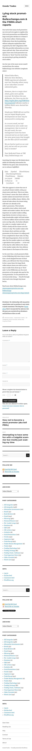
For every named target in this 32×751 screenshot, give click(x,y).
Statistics (7, 532)
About (4, 742)
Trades (6, 546)
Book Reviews (8, 514)
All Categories (8, 505)
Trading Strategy (9, 550)
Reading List (6, 726)
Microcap (14, 319)
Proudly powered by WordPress (19, 748)
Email (4, 373)
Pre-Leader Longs (10, 523)
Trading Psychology (10, 548)
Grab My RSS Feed (11, 469)
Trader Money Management (13, 544)
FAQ (3, 730)
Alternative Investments (12, 509)
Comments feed (9, 578)
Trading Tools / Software (12, 553)
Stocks (19, 319)
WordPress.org (9, 580)
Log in (6, 573)
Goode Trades (9, 6)
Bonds (6, 511)
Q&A (5, 528)
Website (5, 381)
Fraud (10, 319)
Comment (6, 340)
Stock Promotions (10, 534)
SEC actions (8, 530)
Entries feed (8, 575)
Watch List (7, 560)
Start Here (5, 722)
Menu (27, 6)
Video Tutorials (9, 557)
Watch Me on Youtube (12, 471)
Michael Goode (9, 317)
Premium (7, 525)
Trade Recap (8, 541)
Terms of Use (6, 738)
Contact (5, 734)
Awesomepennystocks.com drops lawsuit (15, 293)
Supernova (7, 539)
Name (4, 365)
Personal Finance (9, 521)
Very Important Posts (11, 555)
